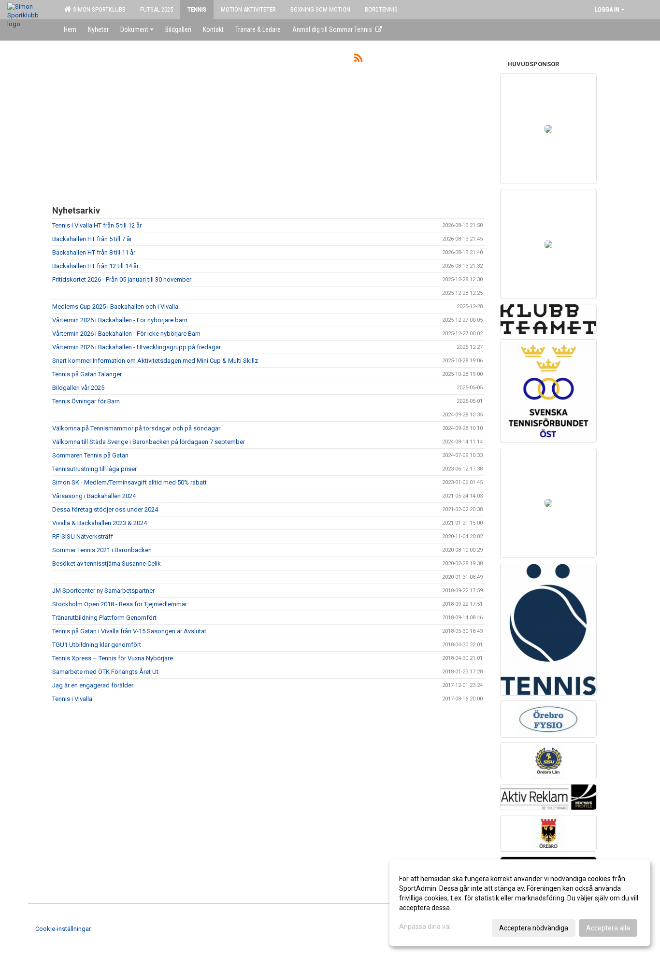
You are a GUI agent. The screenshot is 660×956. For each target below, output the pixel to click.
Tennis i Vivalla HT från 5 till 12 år (97, 225)
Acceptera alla (608, 928)
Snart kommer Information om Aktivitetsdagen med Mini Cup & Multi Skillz (155, 360)
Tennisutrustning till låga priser (94, 468)
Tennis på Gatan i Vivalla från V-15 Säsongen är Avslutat (129, 631)
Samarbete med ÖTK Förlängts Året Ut (105, 671)
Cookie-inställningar (63, 928)
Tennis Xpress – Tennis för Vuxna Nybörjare (112, 658)
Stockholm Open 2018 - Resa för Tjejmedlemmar (119, 604)
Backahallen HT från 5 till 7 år (92, 239)
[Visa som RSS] (358, 59)
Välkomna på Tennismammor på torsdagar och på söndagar (136, 428)
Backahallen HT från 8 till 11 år (93, 252)
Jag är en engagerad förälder (92, 685)
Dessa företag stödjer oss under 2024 (105, 509)
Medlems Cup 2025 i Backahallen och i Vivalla (115, 306)
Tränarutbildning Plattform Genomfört (104, 617)
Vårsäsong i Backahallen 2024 (94, 495)
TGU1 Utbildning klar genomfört (96, 644)
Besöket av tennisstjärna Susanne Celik (106, 563)
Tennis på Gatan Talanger (87, 374)
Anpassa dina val (425, 926)
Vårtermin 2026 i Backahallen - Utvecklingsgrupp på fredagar (136, 347)
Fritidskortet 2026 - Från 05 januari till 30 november (121, 279)
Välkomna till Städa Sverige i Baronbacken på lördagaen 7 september (148, 441)
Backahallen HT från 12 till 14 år (95, 266)
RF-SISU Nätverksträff (82, 536)
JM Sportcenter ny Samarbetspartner (103, 590)
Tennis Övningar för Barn (86, 401)
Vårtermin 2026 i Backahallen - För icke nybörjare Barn (126, 333)
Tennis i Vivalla (72, 698)
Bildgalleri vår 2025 (78, 387)
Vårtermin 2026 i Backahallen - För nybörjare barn (119, 320)
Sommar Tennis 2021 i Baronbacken (102, 550)
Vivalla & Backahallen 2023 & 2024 (99, 523)
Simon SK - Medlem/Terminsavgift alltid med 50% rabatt (129, 482)
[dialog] (519, 902)
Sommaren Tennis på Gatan (90, 455)
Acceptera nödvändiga (533, 928)
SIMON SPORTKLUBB (98, 9)
